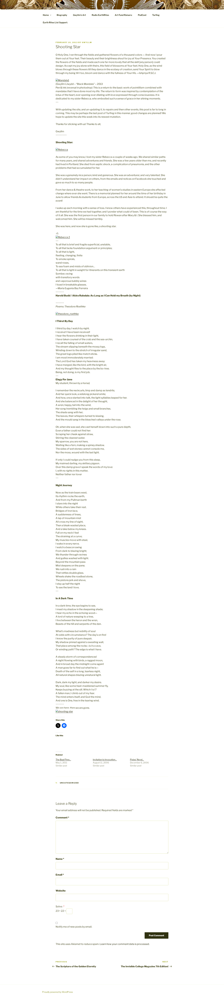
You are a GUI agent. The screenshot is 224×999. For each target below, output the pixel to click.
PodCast (142, 15)
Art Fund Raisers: (123, 15)
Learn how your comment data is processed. (124, 944)
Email (60, 874)
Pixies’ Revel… (137, 759)
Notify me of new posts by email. (74, 926)
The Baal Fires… (63, 759)
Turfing (156, 15)
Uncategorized (69, 783)
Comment (62, 817)
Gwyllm (87, 42)
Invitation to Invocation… (105, 759)
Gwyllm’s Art (79, 15)
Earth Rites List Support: (55, 22)
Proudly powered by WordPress (57, 992)
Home (46, 15)
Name (60, 858)
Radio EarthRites (100, 15)
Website (61, 890)
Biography (62, 15)
